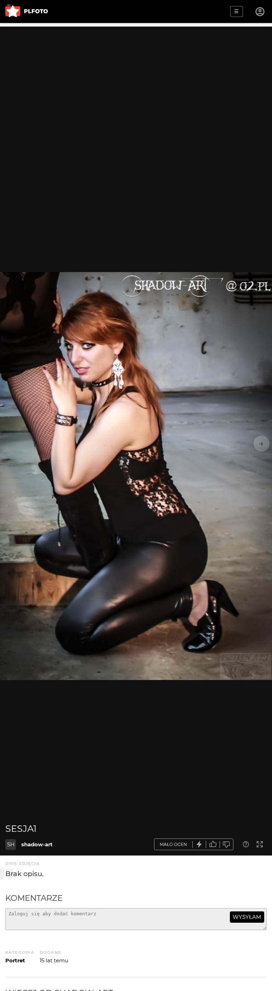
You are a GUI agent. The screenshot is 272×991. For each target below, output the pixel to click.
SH (11, 844)
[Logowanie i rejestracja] (260, 11)
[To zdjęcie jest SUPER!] (199, 844)
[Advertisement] (136, 76)
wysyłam (247, 917)
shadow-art (37, 844)
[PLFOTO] (26, 11)
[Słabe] (227, 844)
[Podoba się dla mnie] (213, 844)
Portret (15, 960)
